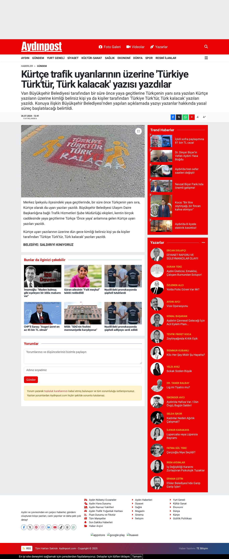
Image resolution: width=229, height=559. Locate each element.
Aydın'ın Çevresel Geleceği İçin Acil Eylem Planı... (186, 322)
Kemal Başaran (177, 316)
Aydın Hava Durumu (100, 503)
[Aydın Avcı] (157, 303)
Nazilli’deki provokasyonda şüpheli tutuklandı (120, 291)
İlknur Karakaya (178, 429)
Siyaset (139, 503)
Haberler (27, 66)
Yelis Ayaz (173, 366)
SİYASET (73, 58)
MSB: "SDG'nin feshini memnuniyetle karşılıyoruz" (80, 328)
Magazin (140, 511)
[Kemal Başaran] (157, 320)
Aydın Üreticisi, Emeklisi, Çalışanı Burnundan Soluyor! (184, 272)
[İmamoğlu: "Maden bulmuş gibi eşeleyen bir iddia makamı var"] (42, 275)
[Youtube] (55, 527)
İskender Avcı (176, 397)
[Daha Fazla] (192, 117)
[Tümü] (203, 242)
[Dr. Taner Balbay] (157, 385)
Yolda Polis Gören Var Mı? (183, 289)
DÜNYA (137, 58)
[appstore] (98, 535)
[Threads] (67, 527)
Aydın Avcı (173, 301)
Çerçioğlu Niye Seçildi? (181, 452)
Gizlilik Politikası (182, 518)
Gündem (42, 66)
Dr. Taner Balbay (178, 383)
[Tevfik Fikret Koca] (157, 336)
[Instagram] (42, 527)
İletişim (139, 518)
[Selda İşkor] (157, 417)
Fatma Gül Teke (177, 448)
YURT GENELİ (56, 58)
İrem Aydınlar (176, 462)
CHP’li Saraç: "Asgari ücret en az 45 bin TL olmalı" (42, 328)
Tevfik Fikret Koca (179, 334)
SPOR (149, 58)
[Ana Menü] (206, 58)
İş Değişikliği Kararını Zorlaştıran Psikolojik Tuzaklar (186, 468)
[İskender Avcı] (157, 401)
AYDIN (25, 58)
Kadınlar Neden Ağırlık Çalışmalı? (181, 419)
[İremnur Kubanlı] (157, 352)
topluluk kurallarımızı (56, 391)
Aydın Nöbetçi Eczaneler (102, 499)
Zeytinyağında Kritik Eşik (182, 338)
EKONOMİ (124, 58)
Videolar (138, 47)
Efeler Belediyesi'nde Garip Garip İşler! (183, 484)
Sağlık (138, 507)
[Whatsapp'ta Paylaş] (185, 117)
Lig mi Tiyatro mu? (178, 387)
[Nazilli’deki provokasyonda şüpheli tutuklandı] (123, 275)
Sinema (139, 514)
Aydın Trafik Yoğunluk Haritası (106, 511)
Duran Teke (174, 266)
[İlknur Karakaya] (157, 433)
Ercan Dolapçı (176, 250)
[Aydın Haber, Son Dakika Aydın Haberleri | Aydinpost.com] (41, 47)
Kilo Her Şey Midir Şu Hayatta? (186, 354)
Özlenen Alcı (175, 285)
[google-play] (116, 535)
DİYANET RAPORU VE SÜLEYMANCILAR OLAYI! (182, 256)
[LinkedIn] (48, 527)
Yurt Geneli (179, 499)
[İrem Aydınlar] (157, 466)
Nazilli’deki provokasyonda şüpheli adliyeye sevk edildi (120, 328)
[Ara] (206, 46)
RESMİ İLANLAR (166, 58)
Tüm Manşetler (97, 518)
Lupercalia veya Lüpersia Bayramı (182, 436)
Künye (176, 514)
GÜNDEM (38, 58)
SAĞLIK (110, 58)
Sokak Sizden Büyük (179, 371)
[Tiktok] (61, 527)
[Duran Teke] (157, 270)
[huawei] (132, 535)
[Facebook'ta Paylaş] (173, 117)
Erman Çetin (175, 478)
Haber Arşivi (96, 525)
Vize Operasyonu (177, 306)
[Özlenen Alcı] (157, 287)
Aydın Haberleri (143, 499)
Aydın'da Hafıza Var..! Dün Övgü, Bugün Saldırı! (182, 403)
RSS (28, 548)
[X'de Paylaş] (179, 117)
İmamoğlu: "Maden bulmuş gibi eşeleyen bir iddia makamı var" (42, 293)
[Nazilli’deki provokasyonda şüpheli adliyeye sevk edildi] (123, 313)
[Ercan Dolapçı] (157, 254)
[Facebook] (24, 527)
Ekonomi (178, 507)
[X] (30, 527)
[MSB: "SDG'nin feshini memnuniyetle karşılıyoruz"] (83, 313)
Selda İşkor (174, 413)
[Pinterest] (36, 527)
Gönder (31, 379)
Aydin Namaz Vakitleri (101, 507)
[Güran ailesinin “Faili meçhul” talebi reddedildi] (83, 275)
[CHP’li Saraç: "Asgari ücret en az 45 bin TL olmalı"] (42, 313)
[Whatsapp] (73, 527)
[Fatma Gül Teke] (157, 450)
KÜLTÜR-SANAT (91, 58)
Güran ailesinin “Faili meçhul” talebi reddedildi (82, 291)
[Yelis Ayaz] (157, 368)
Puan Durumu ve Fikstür (102, 514)
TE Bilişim (202, 548)
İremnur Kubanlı (178, 350)
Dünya (176, 511)
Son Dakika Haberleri (101, 522)
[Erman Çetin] (157, 482)
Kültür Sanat (180, 503)
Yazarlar (161, 47)
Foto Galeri (112, 47)
